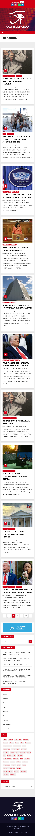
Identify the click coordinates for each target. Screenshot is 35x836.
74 (26, 616)
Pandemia (6, 762)
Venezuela (19, 75)
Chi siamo (10, 832)
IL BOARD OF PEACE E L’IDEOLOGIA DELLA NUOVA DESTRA (15, 476)
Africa (5, 694)
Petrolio (13, 762)
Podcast (5, 720)
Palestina (27, 758)
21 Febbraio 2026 (9, 426)
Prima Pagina (12, 75)
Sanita (24, 765)
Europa (5, 711)
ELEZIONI (6, 752)
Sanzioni (6, 768)
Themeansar (17, 828)
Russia (13, 765)
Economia (23, 749)
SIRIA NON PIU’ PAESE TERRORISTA (15, 665)
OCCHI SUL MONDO (17, 26)
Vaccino (16, 771)
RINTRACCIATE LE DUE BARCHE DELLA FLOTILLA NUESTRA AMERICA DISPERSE (16, 139)
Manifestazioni (7, 758)
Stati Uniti (12, 768)
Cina (22, 743)
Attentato (25, 739)
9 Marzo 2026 (8, 253)
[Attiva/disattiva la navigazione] (18, 32)
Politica (19, 762)
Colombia (27, 743)
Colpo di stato (7, 746)
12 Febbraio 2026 (9, 540)
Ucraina (19, 768)
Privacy (21, 832)
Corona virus (16, 746)
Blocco (11, 743)
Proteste (25, 762)
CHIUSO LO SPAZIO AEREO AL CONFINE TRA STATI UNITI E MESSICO (16, 534)
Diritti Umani (7, 749)
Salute (18, 765)
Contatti (16, 832)
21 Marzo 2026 (8, 200)
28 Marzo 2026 (9, 145)
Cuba (4, 133)
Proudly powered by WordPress (13, 826)
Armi (16, 739)
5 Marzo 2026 (8, 311)
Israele (9, 755)
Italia (4, 716)
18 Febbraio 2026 (9, 482)
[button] (32, 32)
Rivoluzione (7, 765)
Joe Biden (20, 755)
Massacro (15, 758)
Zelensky (12, 774)
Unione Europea (8, 771)
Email (26, 832)
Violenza (6, 774)
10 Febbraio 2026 (9, 595)
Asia (10, 191)
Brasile (17, 743)
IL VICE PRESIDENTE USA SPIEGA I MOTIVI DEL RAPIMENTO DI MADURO (17, 81)
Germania (22, 752)
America (5, 75)
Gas (17, 752)
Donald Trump (15, 749)
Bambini (6, 743)
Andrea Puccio (20, 87)
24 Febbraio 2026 (9, 368)
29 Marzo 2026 (9, 87)
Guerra (29, 752)
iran (4, 755)
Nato (21, 758)
